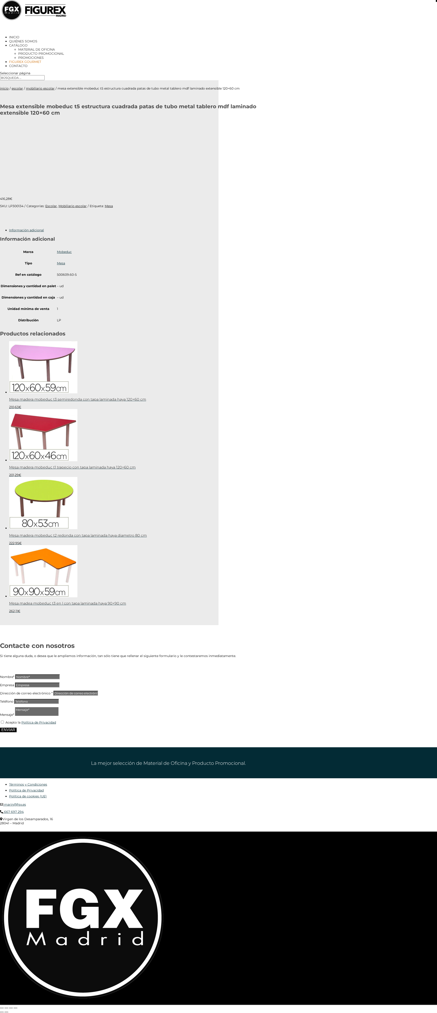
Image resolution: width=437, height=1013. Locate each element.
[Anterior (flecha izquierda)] (2, 1012)
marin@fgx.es (14, 804)
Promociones (31, 58)
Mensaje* (7, 715)
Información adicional (26, 230)
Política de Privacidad (38, 722)
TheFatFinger (83, 830)
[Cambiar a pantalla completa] (6, 1008)
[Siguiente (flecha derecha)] (6, 1012)
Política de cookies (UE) (28, 796)
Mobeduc (64, 252)
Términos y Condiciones (28, 784)
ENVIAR (8, 730)
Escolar (17, 88)
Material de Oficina (36, 49)
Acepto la (30, 722)
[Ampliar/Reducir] (2, 1008)
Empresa (7, 685)
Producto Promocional (41, 54)
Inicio (4, 88)
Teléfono (6, 701)
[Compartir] (11, 1008)
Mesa (109, 206)
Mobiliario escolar (40, 88)
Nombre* (7, 677)
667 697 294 (13, 812)
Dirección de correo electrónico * (26, 693)
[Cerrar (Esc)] (15, 1008)
